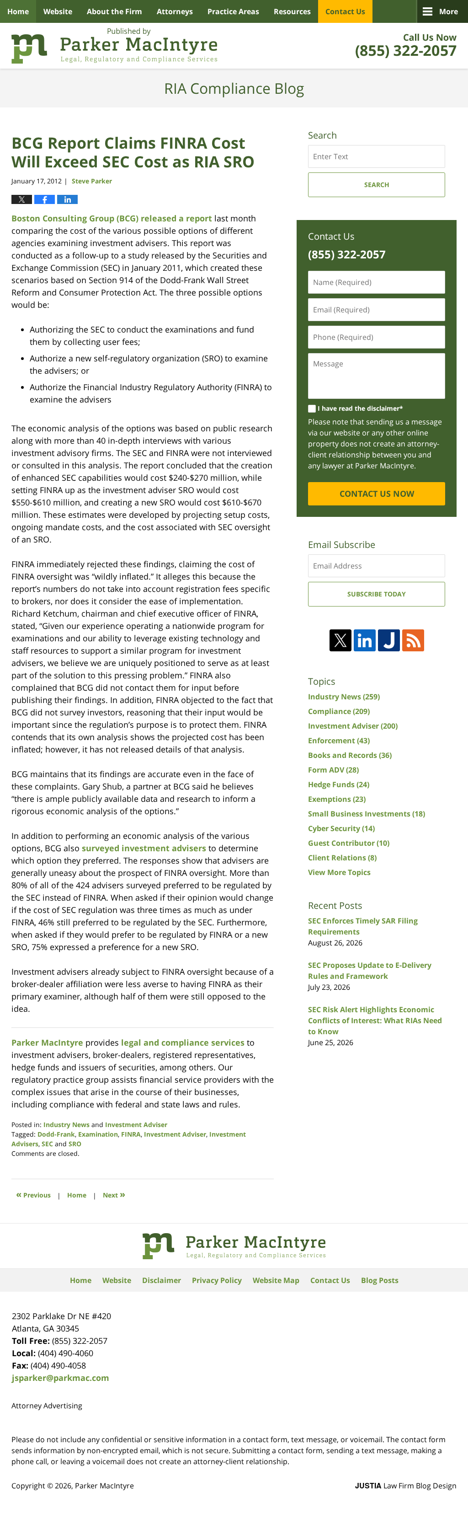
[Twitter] (340, 640)
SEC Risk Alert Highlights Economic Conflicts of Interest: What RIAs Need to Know (375, 1020)
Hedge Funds (338, 784)
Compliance (339, 711)
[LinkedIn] (365, 640)
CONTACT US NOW (377, 493)
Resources (292, 11)
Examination (98, 1134)
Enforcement (339, 741)
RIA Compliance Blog (114, 46)
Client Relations (342, 858)
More (448, 11)
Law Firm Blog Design (406, 1486)
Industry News (66, 1124)
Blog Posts (380, 1280)
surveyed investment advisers (144, 848)
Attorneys (175, 11)
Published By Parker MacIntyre (406, 45)
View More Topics (339, 872)
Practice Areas (233, 11)
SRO (75, 1143)
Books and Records (350, 755)
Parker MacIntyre (47, 1042)
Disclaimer (161, 1280)
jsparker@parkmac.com (60, 1377)
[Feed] (413, 640)
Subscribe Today (376, 594)
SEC (47, 1143)
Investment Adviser (136, 1124)
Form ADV (333, 770)
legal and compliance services (182, 1042)
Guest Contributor (348, 843)
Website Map (276, 1280)
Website (57, 11)
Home (18, 11)
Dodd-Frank (56, 1134)
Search (376, 184)
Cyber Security (341, 828)
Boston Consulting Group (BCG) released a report (111, 218)
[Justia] (389, 640)
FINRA (131, 1134)
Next (114, 1194)
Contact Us (345, 11)
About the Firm (114, 11)
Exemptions (337, 799)
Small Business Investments (366, 814)
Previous (33, 1194)
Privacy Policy (217, 1280)
